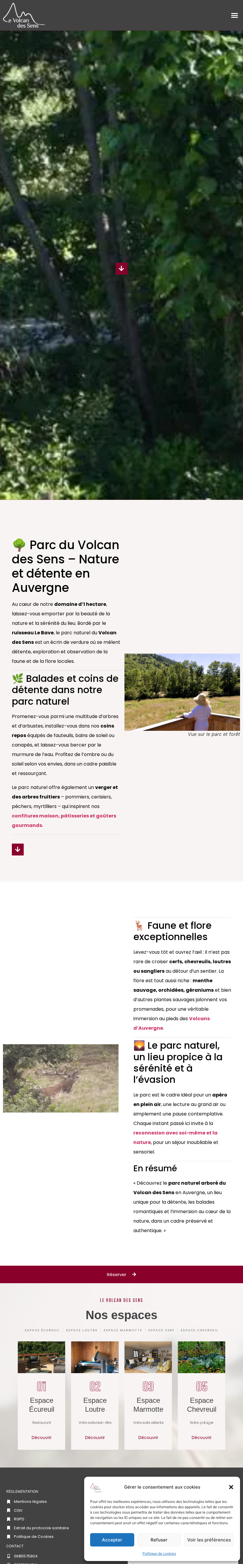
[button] (231, 1487)
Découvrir (42, 1438)
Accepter (112, 1540)
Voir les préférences (209, 1540)
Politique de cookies (159, 1553)
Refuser (159, 1540)
